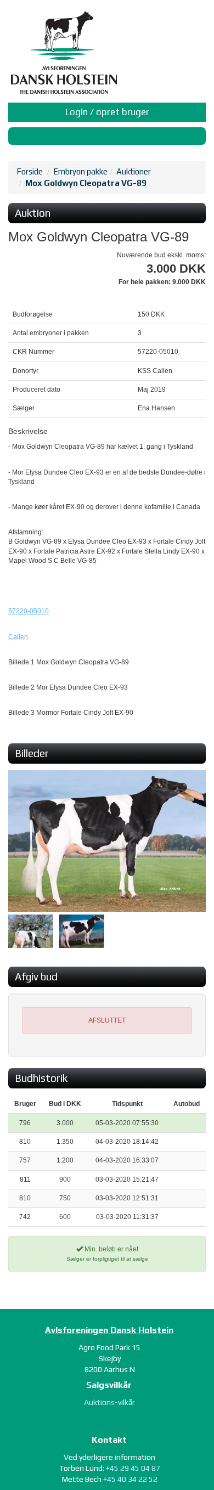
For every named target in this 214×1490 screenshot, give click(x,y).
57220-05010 (28, 611)
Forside (29, 171)
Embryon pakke (80, 171)
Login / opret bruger (107, 111)
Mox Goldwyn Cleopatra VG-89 (86, 183)
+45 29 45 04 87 (133, 1468)
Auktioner (133, 171)
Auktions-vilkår (109, 1402)
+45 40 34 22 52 (130, 1479)
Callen (18, 637)
